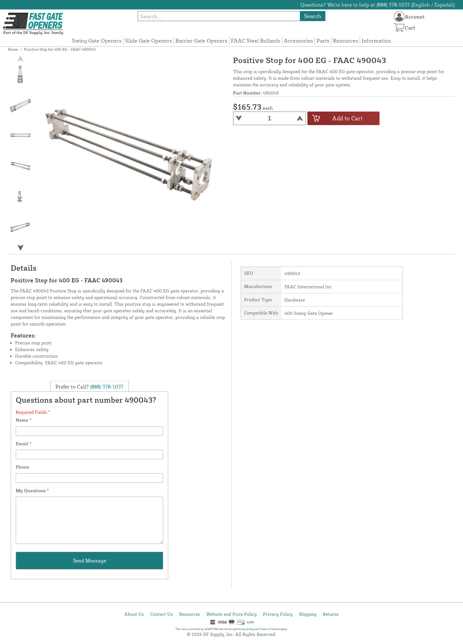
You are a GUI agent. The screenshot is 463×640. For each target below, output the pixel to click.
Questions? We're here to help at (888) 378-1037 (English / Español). (378, 5)
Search (312, 16)
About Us (134, 614)
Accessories (298, 40)
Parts (323, 40)
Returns (331, 614)
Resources (345, 40)
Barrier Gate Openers (201, 40)
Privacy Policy (278, 614)
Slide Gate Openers (148, 40)
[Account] (399, 16)
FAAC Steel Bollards (255, 40)
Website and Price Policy (231, 614)
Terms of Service (270, 629)
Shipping (308, 614)
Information (376, 40)
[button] (20, 248)
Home (13, 49)
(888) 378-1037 (106, 386)
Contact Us (161, 614)
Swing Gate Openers (97, 40)
